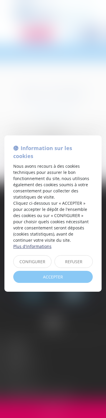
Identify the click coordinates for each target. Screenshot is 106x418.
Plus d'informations (32, 246)
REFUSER (73, 261)
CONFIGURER (32, 261)
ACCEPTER (53, 277)
